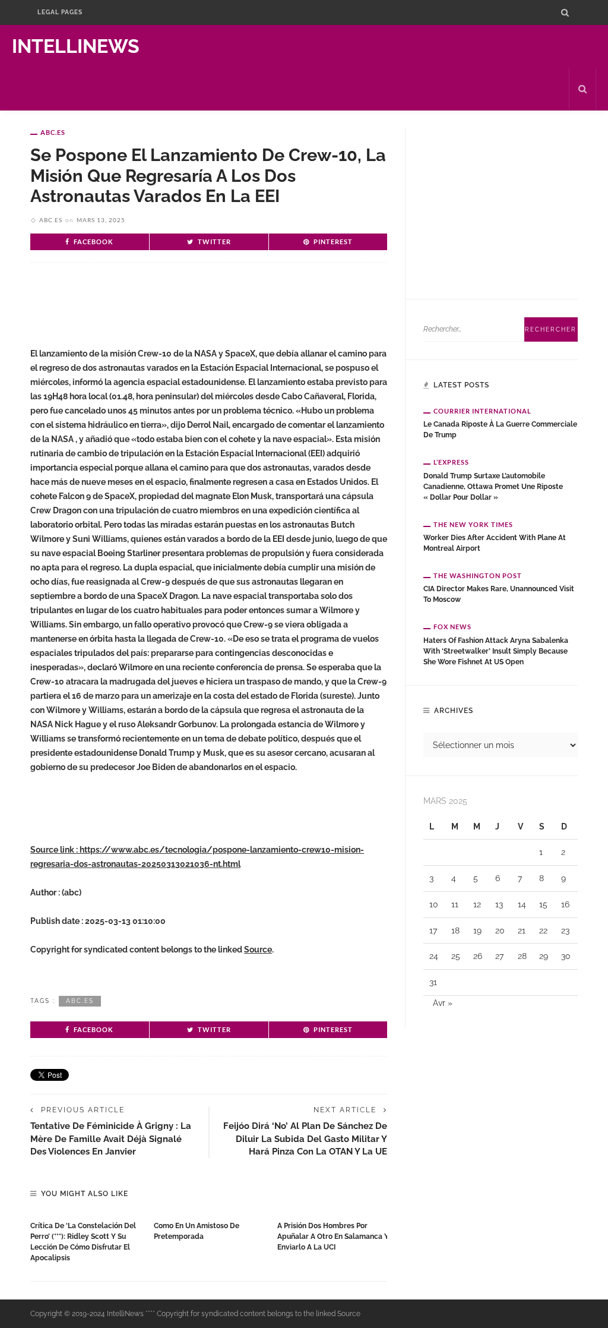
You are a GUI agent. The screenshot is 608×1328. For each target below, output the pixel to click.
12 (477, 904)
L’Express (451, 462)
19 (477, 930)
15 (543, 904)
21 (521, 930)
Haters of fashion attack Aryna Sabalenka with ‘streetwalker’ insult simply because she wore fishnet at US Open (495, 651)
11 (454, 904)
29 (543, 956)
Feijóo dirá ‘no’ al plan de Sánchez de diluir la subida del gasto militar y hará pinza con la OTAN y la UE (305, 1138)
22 (543, 930)
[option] (86, 1239)
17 (433, 930)
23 (565, 930)
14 (522, 904)
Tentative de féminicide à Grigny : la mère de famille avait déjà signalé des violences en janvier (110, 1138)
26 (477, 956)
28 (522, 956)
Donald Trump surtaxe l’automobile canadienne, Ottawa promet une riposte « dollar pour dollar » (493, 486)
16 (565, 904)
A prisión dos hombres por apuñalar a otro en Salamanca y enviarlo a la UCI (333, 1236)
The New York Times (473, 524)
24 (433, 956)
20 (500, 930)
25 (455, 956)
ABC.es (52, 132)
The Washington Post (477, 575)
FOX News (452, 626)
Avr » (442, 1003)
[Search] (565, 12)
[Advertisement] (169, 310)
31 (433, 982)
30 (566, 956)
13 (499, 904)
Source (258, 949)
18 (455, 930)
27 (499, 956)
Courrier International (482, 411)
